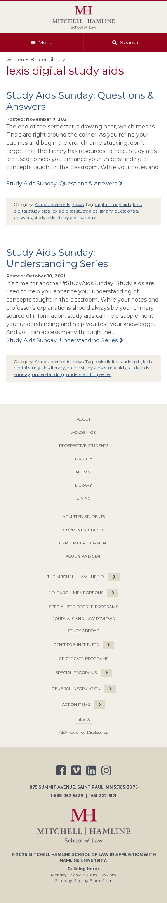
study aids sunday (76, 217)
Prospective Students (83, 445)
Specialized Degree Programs (83, 606)
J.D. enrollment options (76, 592)
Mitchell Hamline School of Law (68, 854)
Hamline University (83, 860)
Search (129, 42)
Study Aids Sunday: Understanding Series (57, 258)
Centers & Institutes (76, 644)
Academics (83, 432)
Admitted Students (84, 516)
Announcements (52, 204)
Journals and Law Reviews (84, 618)
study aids (44, 217)
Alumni (83, 472)
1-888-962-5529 (67, 796)
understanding (48, 374)
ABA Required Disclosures (83, 732)
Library (83, 485)
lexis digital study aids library (82, 211)
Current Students (83, 529)
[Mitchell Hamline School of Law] (83, 17)
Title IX (83, 719)
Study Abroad (83, 630)
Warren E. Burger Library (35, 59)
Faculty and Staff (83, 556)
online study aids (85, 368)
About (83, 419)
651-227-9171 (103, 796)
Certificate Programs (83, 658)
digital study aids (113, 204)
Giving (84, 498)
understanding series (88, 374)
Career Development (83, 543)
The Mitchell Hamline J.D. (75, 576)
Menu (45, 42)
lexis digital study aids (118, 361)
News (78, 204)
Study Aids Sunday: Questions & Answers (61, 183)
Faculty (83, 458)
